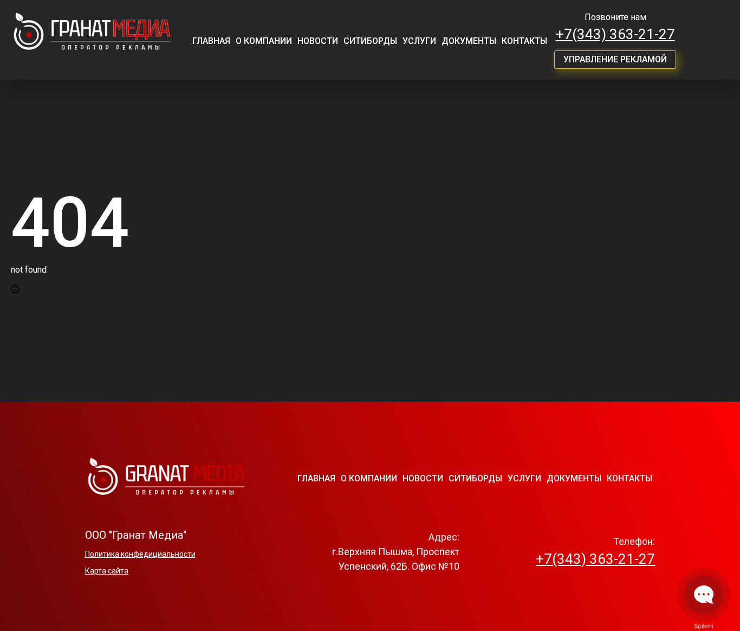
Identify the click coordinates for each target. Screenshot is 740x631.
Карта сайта (106, 570)
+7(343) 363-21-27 (615, 34)
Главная (211, 41)
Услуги (419, 41)
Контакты (524, 41)
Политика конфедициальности (140, 554)
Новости (317, 41)
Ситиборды (370, 41)
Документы (469, 41)
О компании (264, 41)
